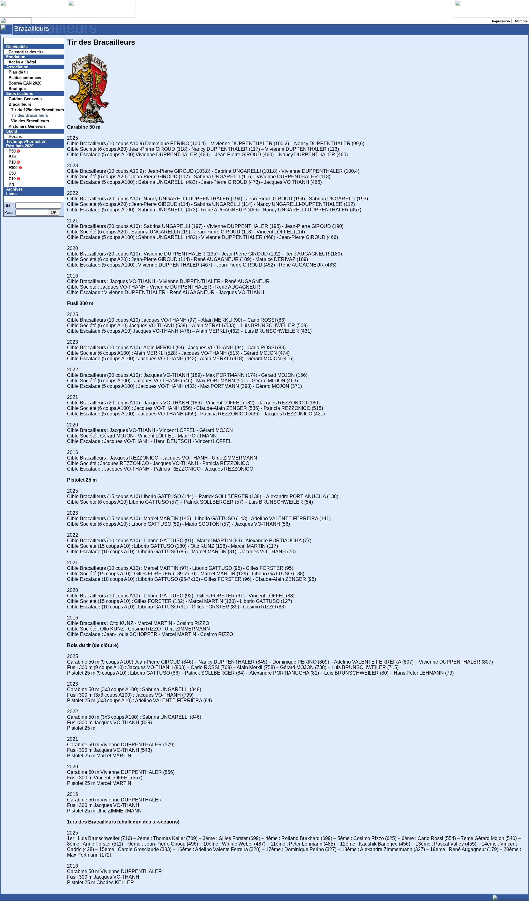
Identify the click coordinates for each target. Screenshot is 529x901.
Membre (17, 199)
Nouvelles (19, 41)
